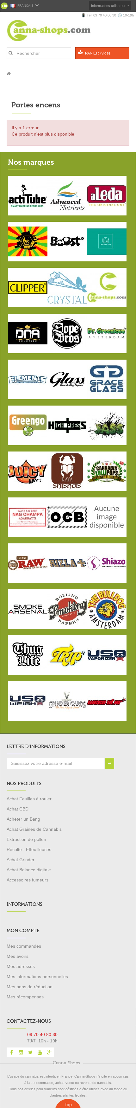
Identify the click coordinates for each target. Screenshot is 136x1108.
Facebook (11, 1052)
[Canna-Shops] (57, 30)
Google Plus (49, 1052)
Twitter (30, 1052)
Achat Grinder (20, 859)
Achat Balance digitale (29, 869)
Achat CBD (17, 808)
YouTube (40, 1052)
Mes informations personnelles (37, 976)
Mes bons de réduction (30, 986)
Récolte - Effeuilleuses (29, 849)
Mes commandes (24, 946)
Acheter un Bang (23, 819)
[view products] (27, 195)
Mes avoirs (17, 956)
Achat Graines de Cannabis (34, 829)
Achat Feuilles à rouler (29, 798)
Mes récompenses (25, 996)
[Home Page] (9, 73)
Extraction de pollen (26, 839)
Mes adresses (21, 966)
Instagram (21, 1052)
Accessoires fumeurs (27, 879)
